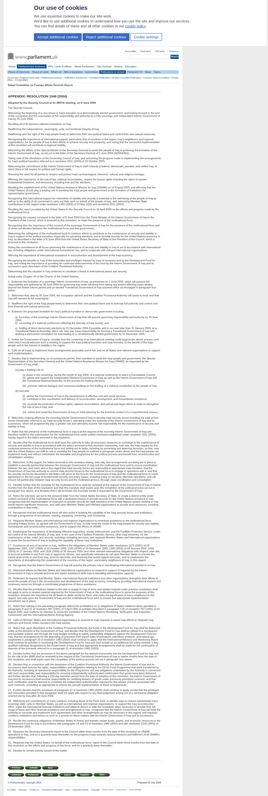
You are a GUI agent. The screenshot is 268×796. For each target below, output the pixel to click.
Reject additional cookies (106, 37)
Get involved (104, 66)
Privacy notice (107, 790)
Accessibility (130, 51)
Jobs (67, 790)
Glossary (23, 790)
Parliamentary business (31, 66)
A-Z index (11, 790)
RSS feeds (160, 51)
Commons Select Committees (156, 78)
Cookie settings (146, 37)
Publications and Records (76, 78)
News (148, 72)
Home (12, 66)
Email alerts (146, 51)
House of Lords (40, 72)
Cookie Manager (135, 790)
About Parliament (84, 66)
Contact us (174, 51)
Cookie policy (121, 790)
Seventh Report (63, 85)
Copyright (95, 790)
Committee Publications (99, 78)
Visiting (118, 66)
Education (131, 66)
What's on (56, 72)
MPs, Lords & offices (60, 66)
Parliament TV (134, 72)
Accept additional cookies (57, 37)
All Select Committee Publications (126, 78)
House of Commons (19, 72)
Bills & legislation (73, 72)
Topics (157, 72)
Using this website (80, 790)
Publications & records (113, 72)
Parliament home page (29, 78)
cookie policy (135, 26)
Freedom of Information (52, 790)
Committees (91, 72)
